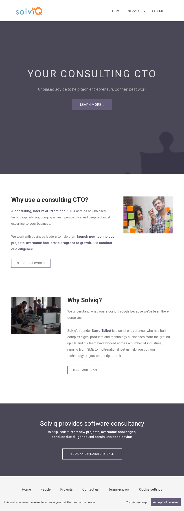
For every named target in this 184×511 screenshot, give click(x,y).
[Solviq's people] (36, 315)
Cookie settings (150, 489)
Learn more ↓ (92, 104)
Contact (159, 11)
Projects (66, 489)
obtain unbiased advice (113, 437)
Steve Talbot (101, 331)
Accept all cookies (165, 502)
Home (116, 11)
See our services (31, 263)
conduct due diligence (70, 437)
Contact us (90, 489)
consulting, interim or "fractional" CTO (44, 211)
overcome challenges (118, 432)
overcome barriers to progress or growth (58, 243)
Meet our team (85, 369)
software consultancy (114, 423)
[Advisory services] (148, 214)
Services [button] (135, 11)
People (46, 489)
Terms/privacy (118, 489)
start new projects (84, 432)
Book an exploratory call (92, 453)
